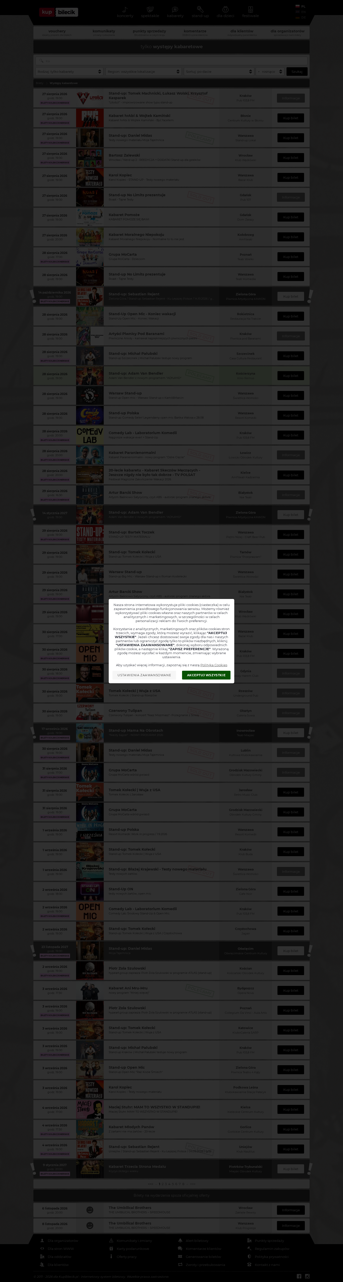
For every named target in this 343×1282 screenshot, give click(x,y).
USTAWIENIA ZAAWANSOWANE (144, 675)
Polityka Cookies (213, 665)
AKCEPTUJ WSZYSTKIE (206, 675)
